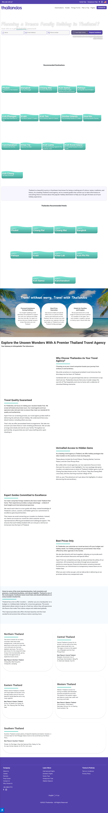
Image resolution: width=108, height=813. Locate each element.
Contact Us (101, 7)
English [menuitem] (51, 795)
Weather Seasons (48, 781)
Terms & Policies (88, 768)
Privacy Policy (86, 773)
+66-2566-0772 (7, 787)
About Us (6, 771)
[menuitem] (51, 795)
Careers (5, 773)
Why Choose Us (7, 783)
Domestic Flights (48, 773)
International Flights (49, 771)
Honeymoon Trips (93, 2)
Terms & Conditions (88, 771)
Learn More (47, 768)
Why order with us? (7, 2)
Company (6, 768)
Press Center (7, 778)
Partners (5, 776)
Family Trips (82, 2)
